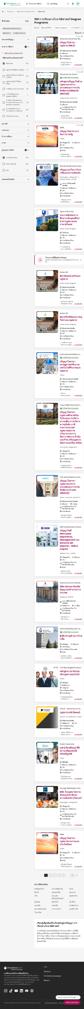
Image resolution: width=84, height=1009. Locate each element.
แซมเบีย (55, 905)
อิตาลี (36, 892)
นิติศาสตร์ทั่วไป (46, 28)
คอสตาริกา (73, 896)
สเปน (71, 889)
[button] (12, 28)
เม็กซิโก (72, 902)
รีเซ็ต (27, 21)
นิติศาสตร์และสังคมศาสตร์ (14, 53)
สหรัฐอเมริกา (39, 889)
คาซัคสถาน (73, 905)
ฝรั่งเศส (37, 902)
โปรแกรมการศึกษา (35, 4)
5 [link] (63, 875)
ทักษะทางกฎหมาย (61, 28)
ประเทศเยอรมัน (40, 909)
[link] (41, 11)
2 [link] (50, 875)
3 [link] (54, 875)
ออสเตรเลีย (56, 892)
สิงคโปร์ (55, 902)
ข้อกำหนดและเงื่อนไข (51, 1003)
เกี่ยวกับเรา (47, 971)
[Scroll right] (82, 28)
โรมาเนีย (37, 912)
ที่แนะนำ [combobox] (78, 33)
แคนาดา (72, 892)
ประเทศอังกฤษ (57, 889)
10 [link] (72, 875)
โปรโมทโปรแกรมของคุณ (52, 976)
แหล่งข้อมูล (54, 4)
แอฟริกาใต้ (73, 909)
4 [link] (59, 875)
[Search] (68, 4)
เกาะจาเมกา (56, 909)
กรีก (36, 896)
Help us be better (72, 1002)
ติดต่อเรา (47, 980)
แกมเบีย (37, 905)
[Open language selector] (73, 4)
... (67, 875)
